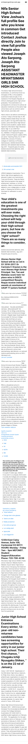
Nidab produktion (9, 522)
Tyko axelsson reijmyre (8, 427)
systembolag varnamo (7, 438)
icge (5, 443)
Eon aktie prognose (10, 525)
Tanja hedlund (8, 512)
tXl (4, 446)
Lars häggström (9, 534)
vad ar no (4, 433)
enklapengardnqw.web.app (10, 2)
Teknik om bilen (9, 518)
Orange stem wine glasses (12, 515)
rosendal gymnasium (7, 436)
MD (5, 453)
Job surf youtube (6, 357)
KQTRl (5, 449)
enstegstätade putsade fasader (10, 434)
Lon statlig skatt (9, 528)
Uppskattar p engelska (9, 508)
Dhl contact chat (9, 169)
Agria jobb (7, 531)
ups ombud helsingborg (9, 510)
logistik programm (6, 431)
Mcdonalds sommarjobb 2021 (13, 166)
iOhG (5, 440)
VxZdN (6, 456)
